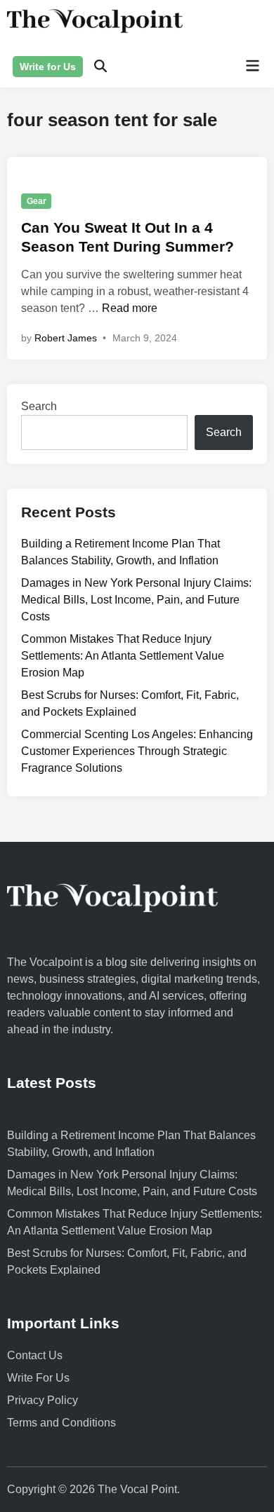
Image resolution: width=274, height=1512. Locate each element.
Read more (129, 308)
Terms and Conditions (61, 1423)
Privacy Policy (42, 1400)
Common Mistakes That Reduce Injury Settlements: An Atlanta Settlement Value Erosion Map (122, 656)
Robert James (65, 337)
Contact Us (35, 1355)
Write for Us (48, 66)
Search (39, 406)
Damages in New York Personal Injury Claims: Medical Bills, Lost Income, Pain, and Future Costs (136, 599)
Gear (36, 201)
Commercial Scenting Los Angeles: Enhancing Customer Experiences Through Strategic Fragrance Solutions (137, 751)
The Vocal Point (137, 1489)
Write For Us (38, 1378)
